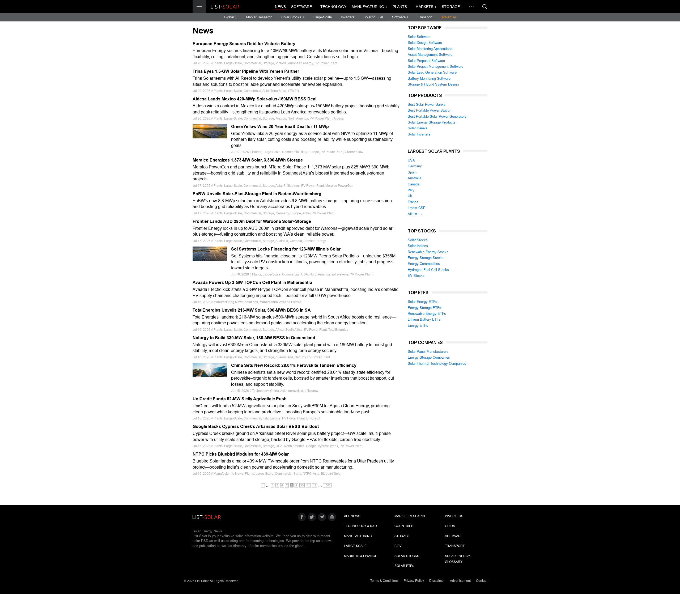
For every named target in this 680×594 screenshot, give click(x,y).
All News (352, 516)
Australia (414, 178)
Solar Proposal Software (426, 61)
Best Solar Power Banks (426, 105)
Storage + (452, 7)
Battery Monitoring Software (429, 78)
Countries (403, 526)
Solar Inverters (419, 134)
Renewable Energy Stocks (428, 252)
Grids (450, 526)
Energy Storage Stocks (426, 258)
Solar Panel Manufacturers (428, 352)
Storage (402, 536)
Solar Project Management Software (435, 67)
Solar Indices (418, 246)
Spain (412, 172)
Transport (425, 17)
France (413, 202)
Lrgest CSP (417, 208)
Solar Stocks (418, 240)
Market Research (259, 17)
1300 (327, 485)
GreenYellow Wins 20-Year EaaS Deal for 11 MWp (280, 126)
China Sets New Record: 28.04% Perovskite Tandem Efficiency (293, 365)
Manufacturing (358, 536)
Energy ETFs (418, 326)
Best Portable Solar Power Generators (437, 116)
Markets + (425, 7)
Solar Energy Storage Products (432, 122)
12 (314, 485)
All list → (415, 214)
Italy (411, 190)
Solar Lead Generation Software (432, 72)
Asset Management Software (430, 55)
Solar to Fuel (373, 17)
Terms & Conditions (384, 581)
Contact (481, 581)
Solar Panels (417, 128)
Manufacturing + (369, 7)
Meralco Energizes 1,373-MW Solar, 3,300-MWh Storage (248, 160)
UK (410, 196)
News (280, 7)
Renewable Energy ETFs (427, 314)
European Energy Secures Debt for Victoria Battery (244, 43)
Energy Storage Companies (429, 357)
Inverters (347, 17)
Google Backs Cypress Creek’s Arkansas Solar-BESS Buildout (256, 426)
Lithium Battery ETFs (424, 319)
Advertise (448, 17)
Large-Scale (322, 17)
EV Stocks (416, 276)
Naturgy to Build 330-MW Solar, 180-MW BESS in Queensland (254, 338)
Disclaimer (437, 581)
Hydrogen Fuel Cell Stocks (428, 270)
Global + (230, 17)
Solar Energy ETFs (422, 302)
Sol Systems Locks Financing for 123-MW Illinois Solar (286, 249)
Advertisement (460, 581)
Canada (413, 184)
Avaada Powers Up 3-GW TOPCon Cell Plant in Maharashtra (252, 282)
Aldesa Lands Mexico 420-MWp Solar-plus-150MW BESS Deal (254, 99)
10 (302, 485)
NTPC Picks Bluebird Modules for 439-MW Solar (241, 454)
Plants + (401, 7)
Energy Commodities (424, 264)
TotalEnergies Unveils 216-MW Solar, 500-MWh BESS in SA (252, 310)
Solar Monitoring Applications (430, 49)
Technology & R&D (360, 526)
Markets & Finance (360, 556)
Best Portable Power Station (429, 110)
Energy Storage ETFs (424, 308)
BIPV (398, 546)
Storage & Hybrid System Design (433, 84)
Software (454, 536)
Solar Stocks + (292, 17)
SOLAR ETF (404, 566)
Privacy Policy (414, 581)
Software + (303, 7)
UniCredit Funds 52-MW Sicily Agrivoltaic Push (240, 399)
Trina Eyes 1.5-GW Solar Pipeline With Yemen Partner (246, 71)
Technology (333, 7)
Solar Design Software (425, 43)
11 (308, 485)
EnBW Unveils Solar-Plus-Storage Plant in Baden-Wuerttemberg (257, 194)
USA (411, 160)
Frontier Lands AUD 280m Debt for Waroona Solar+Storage (252, 221)
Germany (415, 166)
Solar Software (419, 37)
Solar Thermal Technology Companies (437, 364)
